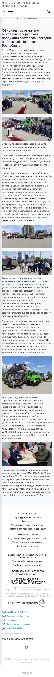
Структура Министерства (27, 517)
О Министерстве (27, 513)
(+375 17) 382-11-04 (27, 578)
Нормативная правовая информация (27, 528)
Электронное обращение (18, 616)
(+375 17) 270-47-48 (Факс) (27, 583)
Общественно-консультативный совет (27, 538)
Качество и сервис (14, 628)
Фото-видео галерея (27, 546)
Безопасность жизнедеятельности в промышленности (27, 556)
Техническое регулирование (27, 542)
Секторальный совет (27, 534)
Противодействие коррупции (27, 561)
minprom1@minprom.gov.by (14, 634)
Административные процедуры (27, 525)
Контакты (27, 521)
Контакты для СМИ (14, 611)
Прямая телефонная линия (18, 624)
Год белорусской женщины (27, 565)
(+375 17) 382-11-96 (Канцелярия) (27, 581)
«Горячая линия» (14, 620)
